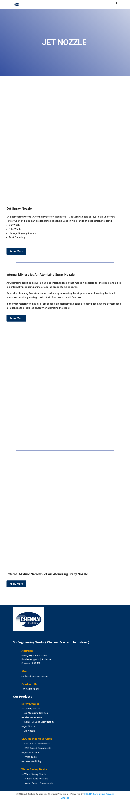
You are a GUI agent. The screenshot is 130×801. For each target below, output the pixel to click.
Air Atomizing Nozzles (34, 712)
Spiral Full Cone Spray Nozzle (38, 721)
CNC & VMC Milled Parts (35, 743)
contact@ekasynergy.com (34, 675)
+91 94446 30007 (30, 688)
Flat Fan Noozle (31, 717)
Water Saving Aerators (34, 778)
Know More (16, 251)
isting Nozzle (31, 708)
